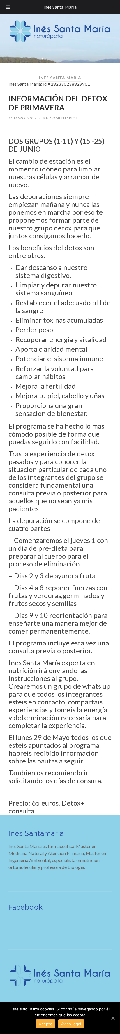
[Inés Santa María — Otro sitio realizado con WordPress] (60, 31)
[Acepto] (113, 1018)
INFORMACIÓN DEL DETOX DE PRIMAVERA (57, 103)
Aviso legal (71, 1024)
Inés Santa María (60, 7)
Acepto (45, 1024)
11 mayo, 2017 (22, 118)
